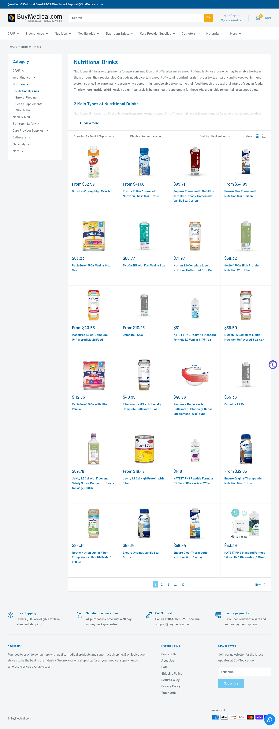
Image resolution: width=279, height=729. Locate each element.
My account (230, 20)
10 (183, 584)
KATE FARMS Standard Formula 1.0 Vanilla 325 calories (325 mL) (245, 555)
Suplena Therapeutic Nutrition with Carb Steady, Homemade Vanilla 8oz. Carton (193, 195)
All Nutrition (23, 110)
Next (258, 584)
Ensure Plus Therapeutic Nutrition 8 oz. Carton (240, 193)
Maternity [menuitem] (212, 33)
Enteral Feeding (26, 97)
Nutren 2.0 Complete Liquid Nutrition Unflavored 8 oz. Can (193, 267)
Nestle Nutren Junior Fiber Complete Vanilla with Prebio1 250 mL (91, 557)
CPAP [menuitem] (11, 33)
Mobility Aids (21, 116)
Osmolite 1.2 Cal (234, 404)
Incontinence (22, 77)
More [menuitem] (233, 33)
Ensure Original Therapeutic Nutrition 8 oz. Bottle (243, 480)
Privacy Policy (170, 686)
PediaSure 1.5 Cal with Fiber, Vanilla (90, 406)
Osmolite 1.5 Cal (133, 334)
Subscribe (231, 683)
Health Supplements (29, 104)
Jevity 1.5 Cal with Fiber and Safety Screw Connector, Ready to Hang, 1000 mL (93, 483)
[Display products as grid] (257, 136)
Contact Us (169, 654)
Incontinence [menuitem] (35, 33)
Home (11, 46)
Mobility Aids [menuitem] (86, 33)
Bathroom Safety (24, 123)
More (16, 151)
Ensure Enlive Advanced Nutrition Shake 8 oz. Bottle (141, 193)
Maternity (19, 144)
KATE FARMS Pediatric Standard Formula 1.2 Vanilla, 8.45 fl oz (194, 337)
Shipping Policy (171, 673)
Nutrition (19, 84)
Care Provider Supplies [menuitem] (155, 33)
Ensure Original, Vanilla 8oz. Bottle (141, 555)
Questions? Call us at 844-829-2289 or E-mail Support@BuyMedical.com (55, 4)
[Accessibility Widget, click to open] (273, 364)
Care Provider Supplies (28, 130)
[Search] (208, 18)
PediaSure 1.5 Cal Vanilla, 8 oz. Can (91, 267)
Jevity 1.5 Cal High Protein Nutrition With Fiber (241, 267)
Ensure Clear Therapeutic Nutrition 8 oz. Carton (190, 555)
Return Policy (170, 680)
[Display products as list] (264, 136)
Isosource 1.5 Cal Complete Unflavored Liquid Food (90, 337)
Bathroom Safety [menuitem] (117, 33)
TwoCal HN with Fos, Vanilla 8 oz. (144, 265)
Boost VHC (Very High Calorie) (91, 191)
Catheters (20, 137)
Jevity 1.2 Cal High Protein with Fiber (143, 480)
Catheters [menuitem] (188, 33)
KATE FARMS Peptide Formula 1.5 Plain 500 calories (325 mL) (193, 480)
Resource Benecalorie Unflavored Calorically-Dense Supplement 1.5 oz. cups (193, 408)
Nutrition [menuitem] (61, 33)
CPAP (17, 70)
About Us (167, 660)
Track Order (169, 692)
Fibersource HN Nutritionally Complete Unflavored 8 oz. (142, 406)
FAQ (164, 667)
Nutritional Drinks (27, 91)
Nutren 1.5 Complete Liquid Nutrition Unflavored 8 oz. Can (244, 337)
